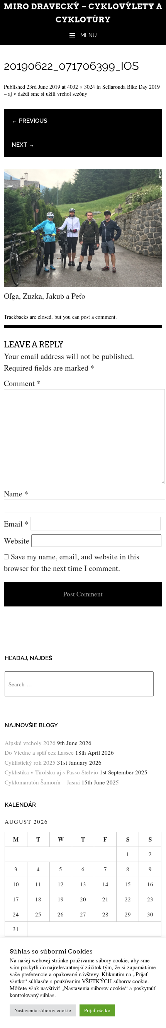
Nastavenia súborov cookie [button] (42, 1010)
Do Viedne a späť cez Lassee (39, 752)
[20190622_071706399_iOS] (83, 284)
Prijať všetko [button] (97, 1010)
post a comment (98, 316)
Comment (22, 383)
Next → (23, 144)
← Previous (29, 120)
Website (16, 540)
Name (16, 493)
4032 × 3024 (81, 86)
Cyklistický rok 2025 (30, 762)
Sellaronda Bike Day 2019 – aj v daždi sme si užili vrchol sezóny (82, 90)
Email (16, 523)
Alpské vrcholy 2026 (30, 743)
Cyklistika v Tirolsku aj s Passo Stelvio (51, 772)
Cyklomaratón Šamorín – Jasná (42, 782)
